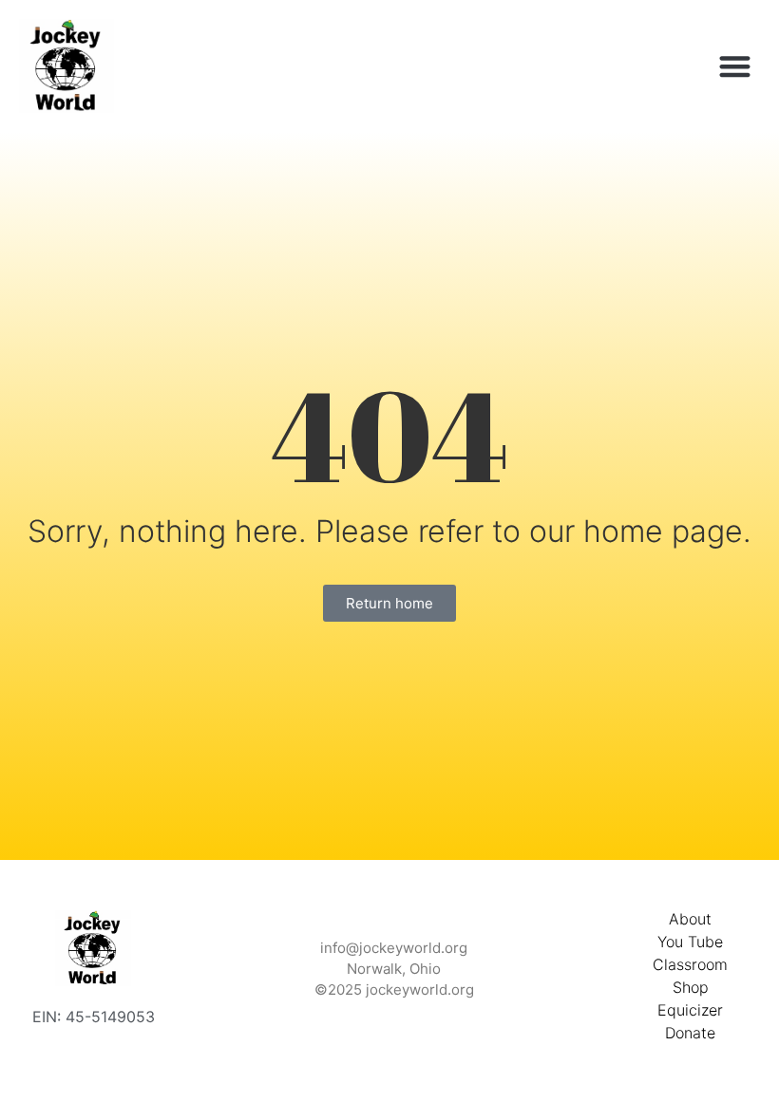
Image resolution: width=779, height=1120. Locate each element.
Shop (691, 987)
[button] (736, 66)
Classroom (690, 964)
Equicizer (690, 1009)
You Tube (690, 941)
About (690, 918)
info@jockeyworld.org (393, 948)
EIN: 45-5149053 (93, 1016)
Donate (690, 1032)
